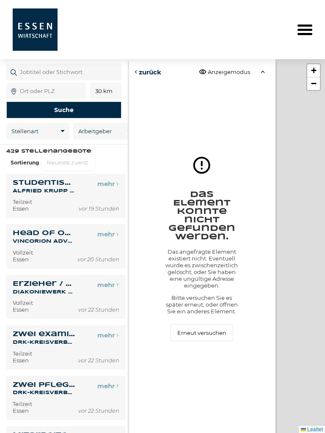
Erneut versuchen (201, 332)
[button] (313, 70)
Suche (64, 110)
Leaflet (314, 429)
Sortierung (25, 162)
